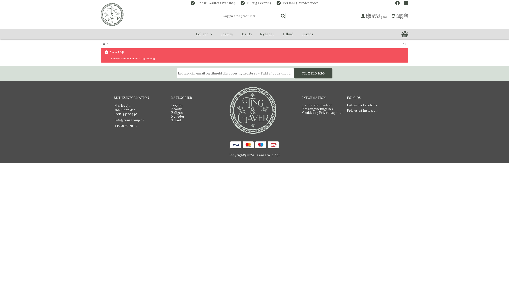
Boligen (177, 113)
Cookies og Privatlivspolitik (322, 113)
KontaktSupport (402, 16)
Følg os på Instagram (362, 110)
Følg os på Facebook (362, 105)
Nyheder (178, 116)
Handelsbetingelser (317, 105)
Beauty (176, 109)
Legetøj (177, 105)
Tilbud (176, 120)
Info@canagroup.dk (130, 120)
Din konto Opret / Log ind (377, 16)
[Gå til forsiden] (104, 43)
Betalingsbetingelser (317, 109)
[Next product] (405, 43)
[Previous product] (403, 43)
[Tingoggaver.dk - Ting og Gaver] (112, 14)
